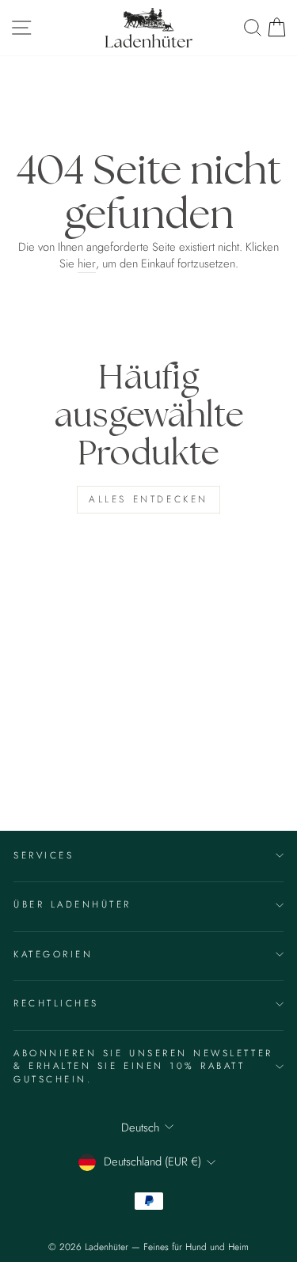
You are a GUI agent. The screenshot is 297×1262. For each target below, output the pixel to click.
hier (87, 264)
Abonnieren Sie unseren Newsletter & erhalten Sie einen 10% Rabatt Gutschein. (143, 1066)
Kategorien (53, 954)
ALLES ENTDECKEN (148, 499)
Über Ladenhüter (72, 904)
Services (43, 855)
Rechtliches (56, 1003)
